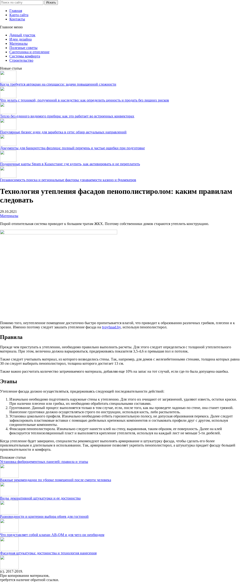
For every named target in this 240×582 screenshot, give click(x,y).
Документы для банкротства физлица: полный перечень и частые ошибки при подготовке (72, 148)
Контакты (17, 19)
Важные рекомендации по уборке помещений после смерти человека (55, 480)
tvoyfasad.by (111, 327)
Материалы (18, 43)
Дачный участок (22, 35)
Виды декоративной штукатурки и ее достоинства (40, 498)
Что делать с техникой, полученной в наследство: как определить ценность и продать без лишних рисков (84, 100)
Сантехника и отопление (29, 52)
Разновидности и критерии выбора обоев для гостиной (44, 516)
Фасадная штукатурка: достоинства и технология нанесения (48, 553)
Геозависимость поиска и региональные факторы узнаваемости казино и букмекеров (68, 180)
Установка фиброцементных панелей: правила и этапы (44, 462)
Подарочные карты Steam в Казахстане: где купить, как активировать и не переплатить (70, 164)
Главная (15, 11)
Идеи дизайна (20, 39)
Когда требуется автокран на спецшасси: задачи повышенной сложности (58, 84)
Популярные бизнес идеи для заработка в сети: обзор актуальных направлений (63, 132)
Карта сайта (18, 15)
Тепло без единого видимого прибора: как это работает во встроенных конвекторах (67, 116)
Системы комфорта (24, 56)
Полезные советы (23, 48)
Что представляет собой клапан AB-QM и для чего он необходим (52, 535)
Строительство (21, 60)
